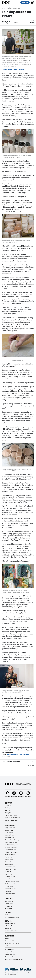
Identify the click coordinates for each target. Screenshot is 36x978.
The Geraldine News (10, 850)
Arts (33, 766)
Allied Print (8, 928)
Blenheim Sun (9, 830)
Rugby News (8, 909)
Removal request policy (11, 820)
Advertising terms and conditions (14, 959)
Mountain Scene (9, 879)
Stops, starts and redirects (12, 943)
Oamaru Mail (8, 872)
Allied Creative (9, 926)
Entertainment (15, 8)
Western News (9, 859)
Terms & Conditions (10, 941)
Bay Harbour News (10, 855)
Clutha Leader (9, 886)
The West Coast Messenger (12, 840)
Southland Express (10, 894)
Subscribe (25, 2)
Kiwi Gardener (9, 901)
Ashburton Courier (10, 867)
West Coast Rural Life (11, 842)
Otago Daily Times (10, 828)
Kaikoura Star (9, 833)
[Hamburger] (32, 2)
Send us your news (10, 808)
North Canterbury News (11, 845)
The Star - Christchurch (11, 852)
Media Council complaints (12, 818)
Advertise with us (9, 952)
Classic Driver (8, 904)
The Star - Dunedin (10, 884)
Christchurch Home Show (12, 917)
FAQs (6, 946)
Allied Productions (10, 923)
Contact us (8, 805)
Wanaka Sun (8, 874)
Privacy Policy (9, 813)
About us (7, 810)
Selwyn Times (9, 864)
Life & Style (5, 8)
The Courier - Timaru (10, 869)
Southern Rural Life (10, 889)
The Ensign (8, 891)
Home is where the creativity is (14, 69)
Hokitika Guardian (10, 837)
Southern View (9, 862)
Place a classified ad (10, 957)
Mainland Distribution (11, 931)
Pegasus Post (8, 857)
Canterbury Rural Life (11, 847)
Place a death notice (10, 954)
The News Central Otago (12, 881)
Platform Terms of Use (11, 815)
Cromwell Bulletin (10, 877)
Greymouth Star (9, 835)
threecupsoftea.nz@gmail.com (18, 754)
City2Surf (7, 915)
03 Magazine (8, 906)
